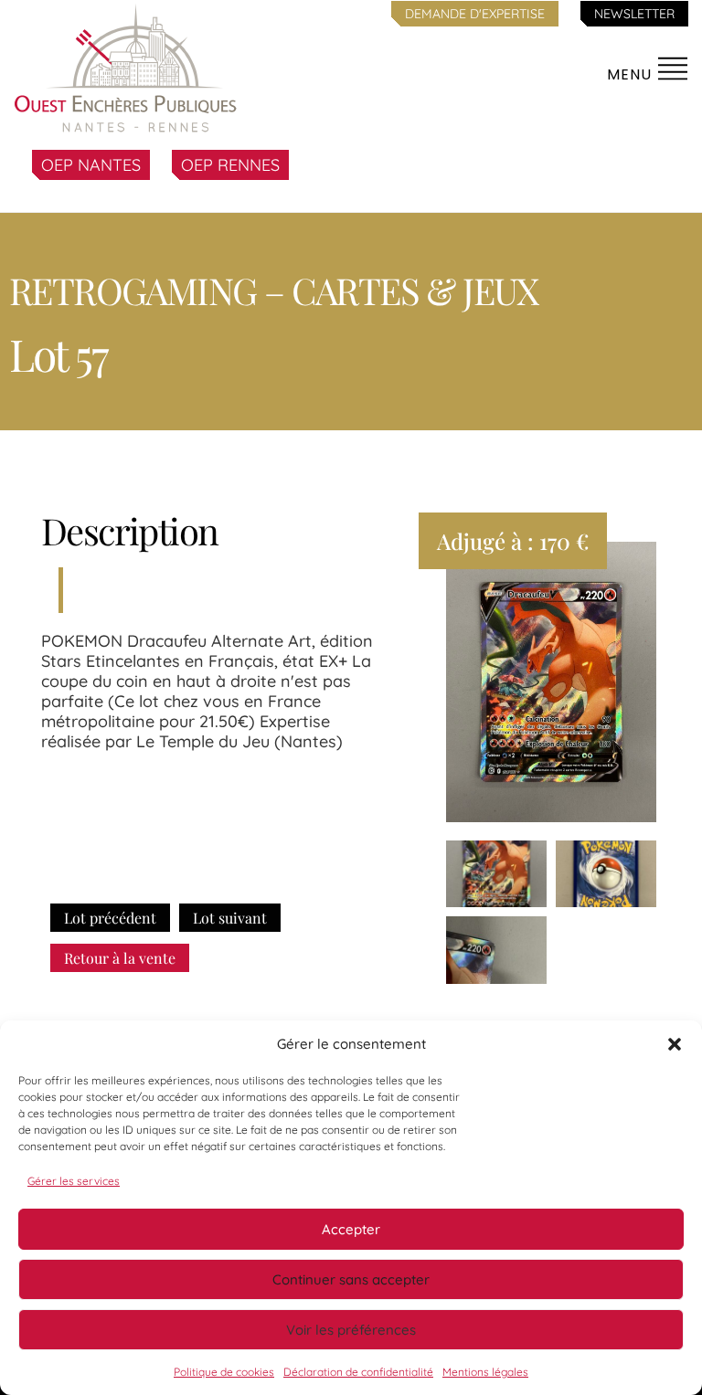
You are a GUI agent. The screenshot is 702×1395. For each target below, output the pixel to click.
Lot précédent (110, 917)
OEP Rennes (230, 164)
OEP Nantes (91, 164)
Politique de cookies (224, 1372)
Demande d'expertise (475, 13)
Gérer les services (73, 1181)
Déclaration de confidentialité (358, 1372)
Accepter (351, 1229)
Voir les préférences (351, 1329)
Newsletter (634, 13)
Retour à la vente (120, 957)
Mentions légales (485, 1372)
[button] (674, 1044)
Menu (631, 74)
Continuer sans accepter (351, 1279)
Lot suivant (230, 917)
